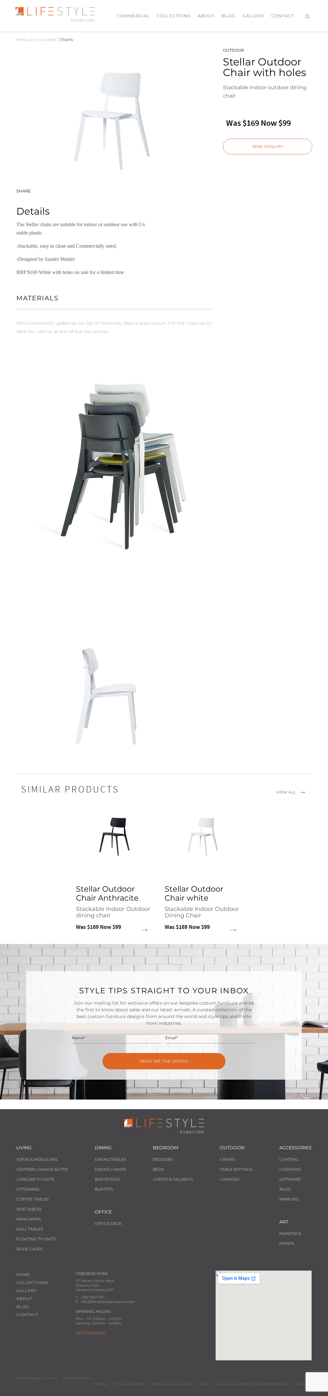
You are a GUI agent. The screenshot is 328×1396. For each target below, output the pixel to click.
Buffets (104, 1189)
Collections (174, 15)
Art (283, 1222)
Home (23, 1274)
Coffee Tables (32, 1199)
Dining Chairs (110, 1169)
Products (25, 39)
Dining (103, 1148)
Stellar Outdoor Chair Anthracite (113, 907)
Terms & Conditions (130, 1384)
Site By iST (303, 1384)
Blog (228, 15)
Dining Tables (110, 1159)
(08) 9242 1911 (92, 1297)
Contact (282, 15)
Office (103, 1212)
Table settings (236, 1169)
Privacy (204, 1384)
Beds (158, 1169)
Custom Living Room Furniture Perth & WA (252, 1384)
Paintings (290, 1233)
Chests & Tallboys (173, 1179)
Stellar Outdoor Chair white (202, 907)
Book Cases (29, 1248)
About (206, 15)
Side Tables (29, 1209)
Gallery (253, 15)
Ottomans (27, 1189)
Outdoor (47, 39)
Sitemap (100, 1384)
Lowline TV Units (35, 1179)
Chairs (227, 1159)
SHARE (23, 190)
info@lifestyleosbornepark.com (108, 1301)
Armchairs (28, 1219)
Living (24, 1148)
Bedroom (165, 1148)
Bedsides (163, 1159)
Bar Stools (107, 1179)
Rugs (285, 1189)
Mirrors (288, 1199)
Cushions (290, 1169)
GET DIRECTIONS (91, 1333)
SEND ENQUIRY (267, 146)
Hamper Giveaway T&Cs (172, 1384)
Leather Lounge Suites (42, 1169)
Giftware (290, 1179)
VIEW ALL (286, 792)
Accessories (295, 1148)
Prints (286, 1243)
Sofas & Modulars (36, 1159)
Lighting (289, 1159)
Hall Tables (29, 1229)
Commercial (133, 15)
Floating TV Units (36, 1239)
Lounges (229, 1179)
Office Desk (108, 1223)
